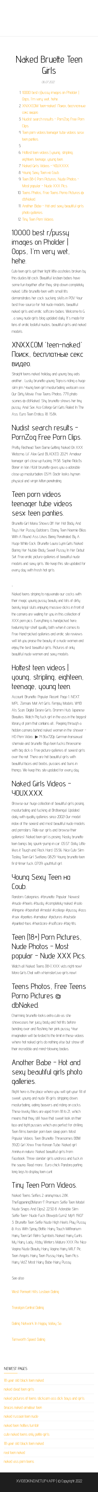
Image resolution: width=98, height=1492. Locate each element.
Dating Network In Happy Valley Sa (36, 1323)
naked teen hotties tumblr (21, 1425)
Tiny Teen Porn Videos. (38, 219)
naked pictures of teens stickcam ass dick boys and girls (44, 1398)
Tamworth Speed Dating (28, 1339)
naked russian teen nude (21, 1416)
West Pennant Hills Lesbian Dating (35, 1291)
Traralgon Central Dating (28, 1307)
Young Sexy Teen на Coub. (40, 172)
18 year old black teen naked (24, 1380)
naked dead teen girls (19, 1389)
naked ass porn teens (19, 1461)
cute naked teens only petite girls (26, 1434)
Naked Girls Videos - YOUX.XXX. (45, 165)
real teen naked (14, 1452)
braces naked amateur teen (23, 1407)
